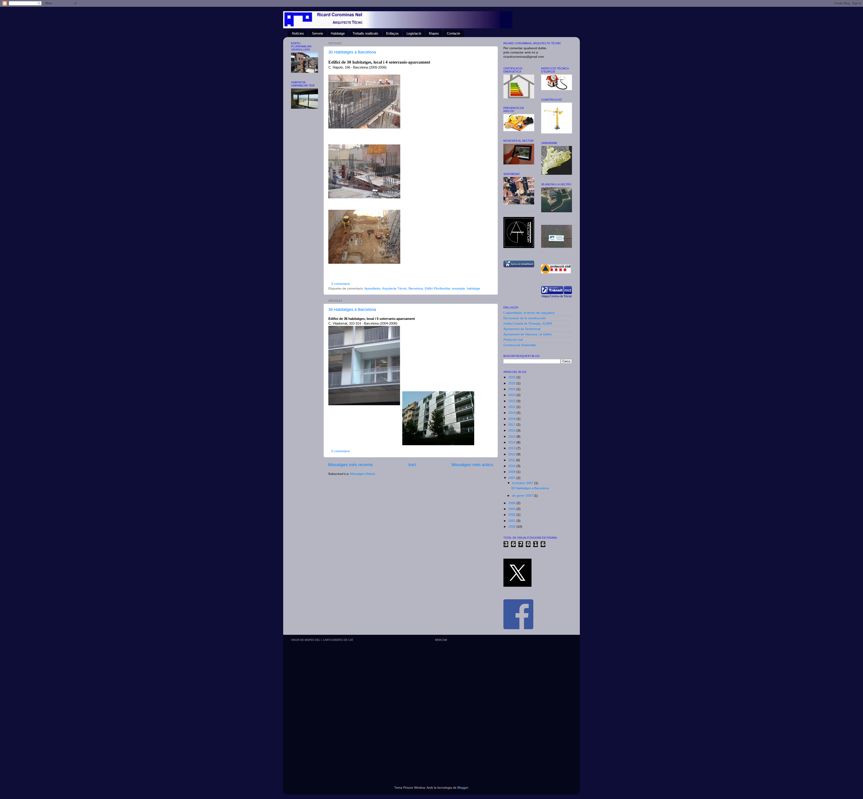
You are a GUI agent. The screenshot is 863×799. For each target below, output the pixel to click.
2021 (512, 407)
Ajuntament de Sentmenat (521, 329)
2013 (512, 448)
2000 (512, 526)
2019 (512, 412)
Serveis (317, 33)
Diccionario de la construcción (524, 318)
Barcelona (416, 288)
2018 (512, 419)
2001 (512, 520)
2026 (512, 377)
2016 (512, 430)
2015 (512, 436)
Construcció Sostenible (519, 345)
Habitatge (338, 33)
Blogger (462, 787)
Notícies (298, 33)
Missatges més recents (350, 464)
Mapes (434, 33)
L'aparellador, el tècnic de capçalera (529, 312)
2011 (512, 460)
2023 (512, 395)
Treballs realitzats (365, 33)
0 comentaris (340, 284)
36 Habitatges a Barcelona (352, 309)
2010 (512, 466)
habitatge (473, 288)
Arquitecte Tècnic (394, 288)
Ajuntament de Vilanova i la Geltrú (527, 334)
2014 (512, 442)
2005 (512, 503)
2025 (512, 383)
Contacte (453, 33)
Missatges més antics (472, 464)
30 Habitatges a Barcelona (352, 52)
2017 (512, 424)
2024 (512, 389)
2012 (512, 454)
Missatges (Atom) (362, 474)
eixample (458, 288)
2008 (512, 472)
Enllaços (392, 33)
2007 (512, 478)
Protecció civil (513, 339)
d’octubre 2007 (523, 483)
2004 (512, 509)
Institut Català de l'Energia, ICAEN (527, 323)
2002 (512, 514)
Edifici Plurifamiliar (437, 288)
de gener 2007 (523, 495)
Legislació (414, 33)
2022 (512, 401)
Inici (412, 464)
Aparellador (372, 288)
